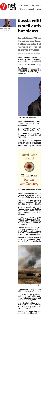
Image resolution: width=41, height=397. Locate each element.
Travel (31, 9)
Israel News (23, 5)
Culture (21, 9)
